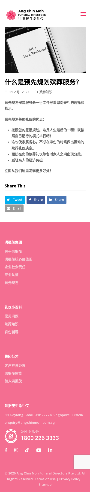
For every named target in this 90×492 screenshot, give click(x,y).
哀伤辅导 (11, 331)
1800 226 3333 (40, 438)
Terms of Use (45, 479)
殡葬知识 (45, 92)
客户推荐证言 (15, 365)
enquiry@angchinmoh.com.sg (30, 422)
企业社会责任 (15, 266)
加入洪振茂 (13, 381)
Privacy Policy (69, 479)
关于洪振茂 (13, 251)
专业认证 (11, 274)
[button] (83, 13)
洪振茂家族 (13, 373)
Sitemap (45, 484)
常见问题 (11, 316)
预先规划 (11, 282)
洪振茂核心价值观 (18, 259)
